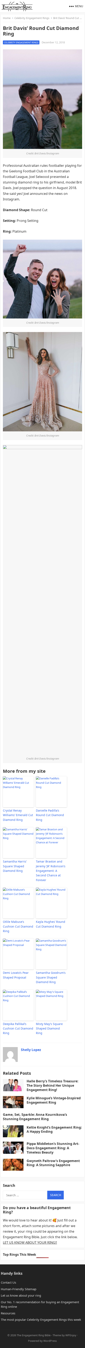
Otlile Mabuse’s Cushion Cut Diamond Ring (18, 926)
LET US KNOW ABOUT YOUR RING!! (30, 1242)
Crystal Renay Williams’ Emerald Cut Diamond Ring (18, 815)
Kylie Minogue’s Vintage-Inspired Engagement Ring (54, 1100)
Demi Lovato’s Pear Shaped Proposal (16, 975)
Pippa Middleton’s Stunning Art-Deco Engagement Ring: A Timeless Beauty (53, 1148)
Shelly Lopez (31, 1049)
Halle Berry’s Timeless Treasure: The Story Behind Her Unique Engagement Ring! (52, 1085)
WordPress (50, 1341)
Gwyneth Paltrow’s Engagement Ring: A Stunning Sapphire (53, 1163)
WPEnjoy (70, 1335)
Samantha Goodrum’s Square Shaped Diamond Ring (51, 977)
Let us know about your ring (21, 1295)
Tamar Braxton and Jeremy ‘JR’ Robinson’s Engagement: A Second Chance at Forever (50, 870)
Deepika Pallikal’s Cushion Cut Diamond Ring (18, 1028)
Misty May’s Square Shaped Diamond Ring (49, 1028)
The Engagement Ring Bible (34, 1335)
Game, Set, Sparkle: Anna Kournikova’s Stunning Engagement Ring (35, 1116)
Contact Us (8, 1282)
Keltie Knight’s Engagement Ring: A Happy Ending (54, 1129)
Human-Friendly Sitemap (18, 1289)
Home (7, 18)
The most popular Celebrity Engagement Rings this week (41, 1319)
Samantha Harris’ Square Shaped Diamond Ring (15, 866)
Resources (8, 1313)
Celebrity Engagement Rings (31, 18)
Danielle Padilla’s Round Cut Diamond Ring (50, 815)
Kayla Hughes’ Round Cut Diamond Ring (50, 924)
